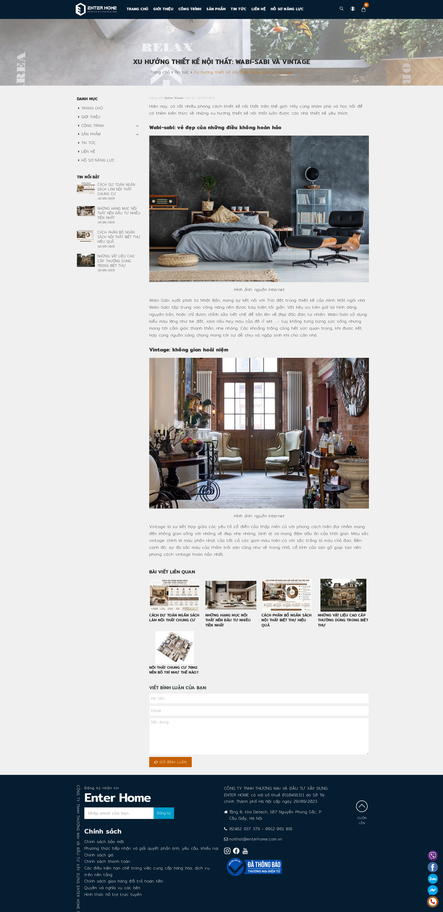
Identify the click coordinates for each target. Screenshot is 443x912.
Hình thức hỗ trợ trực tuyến (113, 894)
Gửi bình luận (172, 762)
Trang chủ (137, 9)
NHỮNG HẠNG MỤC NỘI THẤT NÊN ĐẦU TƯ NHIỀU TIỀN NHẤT (227, 620)
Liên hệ (258, 9)
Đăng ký (164, 813)
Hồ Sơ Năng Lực (287, 9)
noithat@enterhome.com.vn (255, 839)
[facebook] (237, 852)
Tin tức (238, 9)
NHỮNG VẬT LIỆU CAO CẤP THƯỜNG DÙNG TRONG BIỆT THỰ (343, 620)
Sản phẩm (216, 9)
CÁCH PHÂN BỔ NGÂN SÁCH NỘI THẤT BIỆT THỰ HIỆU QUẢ (286, 620)
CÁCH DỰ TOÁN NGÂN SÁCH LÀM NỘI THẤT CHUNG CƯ (174, 617)
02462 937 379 (244, 829)
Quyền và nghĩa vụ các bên (112, 888)
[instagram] (228, 852)
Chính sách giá (99, 855)
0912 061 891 (279, 829)
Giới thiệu (163, 9)
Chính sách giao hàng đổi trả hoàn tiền (123, 881)
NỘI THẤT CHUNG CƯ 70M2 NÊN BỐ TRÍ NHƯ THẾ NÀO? (174, 670)
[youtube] (246, 852)
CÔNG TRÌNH (190, 9)
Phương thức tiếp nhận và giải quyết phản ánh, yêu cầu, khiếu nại (151, 848)
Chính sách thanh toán (107, 861)
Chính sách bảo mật (104, 842)
